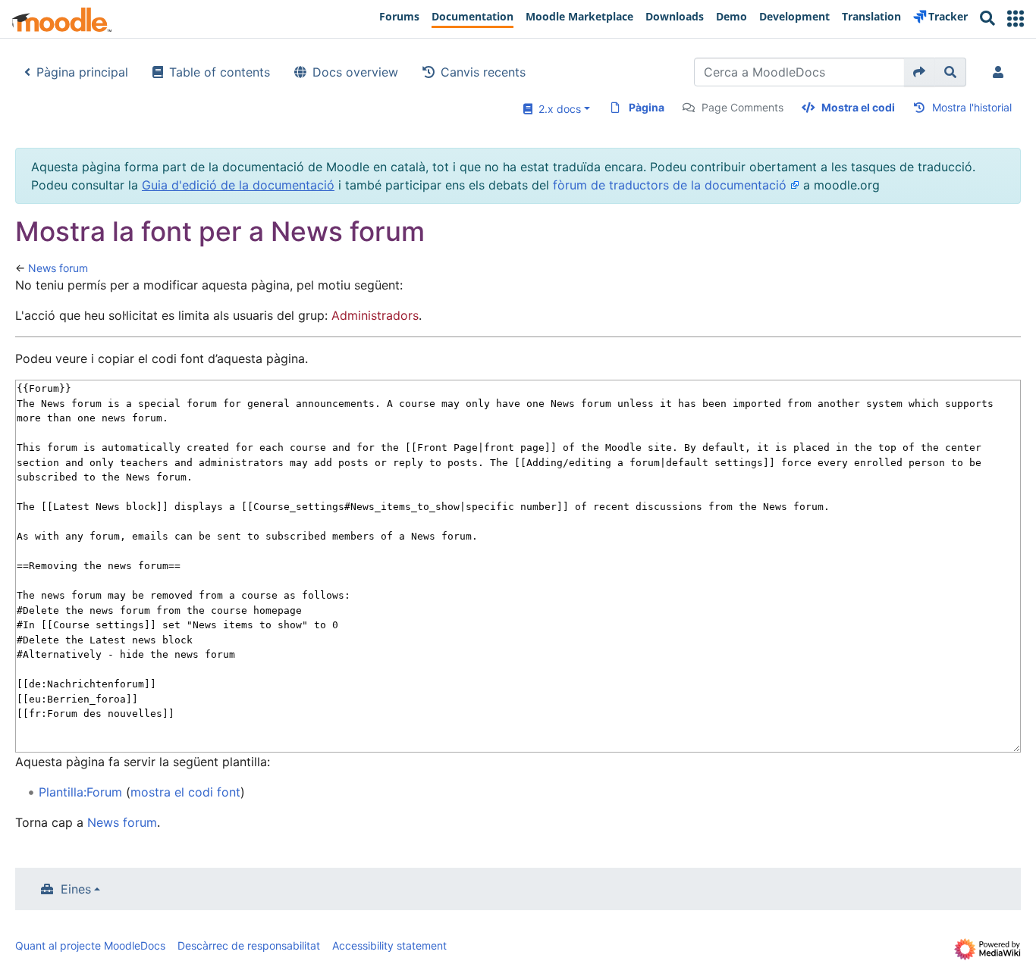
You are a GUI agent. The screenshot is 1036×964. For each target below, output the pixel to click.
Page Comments (742, 107)
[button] (1015, 18)
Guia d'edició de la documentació (238, 184)
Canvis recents (483, 72)
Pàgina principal (82, 72)
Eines (76, 889)
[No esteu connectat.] (1001, 72)
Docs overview (355, 72)
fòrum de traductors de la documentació (669, 184)
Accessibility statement (389, 945)
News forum (58, 267)
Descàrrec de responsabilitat (248, 945)
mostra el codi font (185, 792)
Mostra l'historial (972, 107)
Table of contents (219, 72)
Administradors (375, 315)
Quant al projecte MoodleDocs (90, 945)
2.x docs (556, 108)
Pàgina (646, 107)
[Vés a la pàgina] (919, 72)
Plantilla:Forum (80, 792)
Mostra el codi (858, 107)
